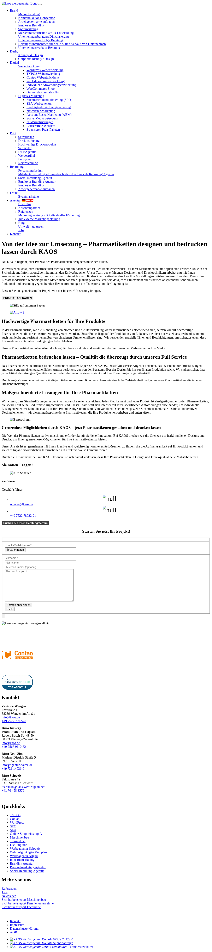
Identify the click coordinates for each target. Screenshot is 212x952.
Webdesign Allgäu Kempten (28, 852)
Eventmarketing (28, 196)
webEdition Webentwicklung (45, 81)
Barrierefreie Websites (40, 126)
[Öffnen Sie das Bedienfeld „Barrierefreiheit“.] (3, 616)
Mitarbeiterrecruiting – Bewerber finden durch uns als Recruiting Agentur (66, 174)
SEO (13, 826)
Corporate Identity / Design (36, 59)
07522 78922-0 (63, 939)
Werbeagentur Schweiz (25, 848)
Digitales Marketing (31, 96)
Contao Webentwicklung (42, 77)
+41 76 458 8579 (13, 790)
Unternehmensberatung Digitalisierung (43, 36)
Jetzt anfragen (15, 549)
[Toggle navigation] (40, 4)
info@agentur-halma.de (17, 765)
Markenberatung (29, 14)
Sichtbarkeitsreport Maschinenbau (24, 899)
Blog (21, 222)
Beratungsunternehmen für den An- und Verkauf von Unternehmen (62, 44)
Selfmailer (24, 148)
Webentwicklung (29, 66)
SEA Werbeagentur (39, 103)
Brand (14, 10)
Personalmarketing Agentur (28, 867)
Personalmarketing (30, 170)
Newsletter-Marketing (40, 111)
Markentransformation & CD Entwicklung (46, 33)
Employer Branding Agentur (36, 181)
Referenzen (25, 211)
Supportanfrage (63, 943)
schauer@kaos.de (21, 504)
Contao (14, 819)
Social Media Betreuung (42, 118)
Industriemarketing (22, 859)
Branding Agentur (22, 863)
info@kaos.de (11, 717)
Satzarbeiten (26, 137)
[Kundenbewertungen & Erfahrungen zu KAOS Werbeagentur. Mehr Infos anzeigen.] (39, 634)
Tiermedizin (17, 841)
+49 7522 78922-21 (23, 515)
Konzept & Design (30, 55)
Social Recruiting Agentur (35, 178)
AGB (13, 932)
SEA (13, 830)
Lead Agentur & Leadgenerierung (48, 107)
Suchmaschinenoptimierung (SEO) (49, 99)
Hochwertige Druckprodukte (37, 144)
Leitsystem (25, 159)
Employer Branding (31, 25)
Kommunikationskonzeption (36, 18)
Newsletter (9, 896)
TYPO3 (15, 815)
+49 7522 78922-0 (14, 721)
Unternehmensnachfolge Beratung (40, 40)
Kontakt (15, 234)
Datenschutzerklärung (24, 928)
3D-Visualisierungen (39, 122)
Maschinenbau (19, 837)
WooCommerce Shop (40, 88)
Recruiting (17, 166)
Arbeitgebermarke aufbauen (36, 21)
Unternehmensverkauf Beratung (39, 47)
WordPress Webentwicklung (45, 70)
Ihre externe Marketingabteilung (39, 219)
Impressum (17, 925)
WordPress (17, 822)
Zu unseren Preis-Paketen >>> (46, 129)
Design (14, 51)
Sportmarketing (28, 29)
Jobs (21, 230)
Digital (14, 62)
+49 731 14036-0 (13, 768)
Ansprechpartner (29, 208)
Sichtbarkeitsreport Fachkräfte (21, 907)
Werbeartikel (26, 155)
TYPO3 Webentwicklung (43, 73)
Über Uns (24, 204)
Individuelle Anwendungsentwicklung (51, 85)
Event (14, 192)
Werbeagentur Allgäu (24, 856)
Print (13, 133)
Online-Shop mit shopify (42, 92)
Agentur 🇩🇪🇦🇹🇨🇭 (22, 200)
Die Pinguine (18, 845)
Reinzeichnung (28, 163)
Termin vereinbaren (81, 946)
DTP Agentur (27, 152)
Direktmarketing (29, 140)
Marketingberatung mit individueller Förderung (49, 215)
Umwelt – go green (30, 226)
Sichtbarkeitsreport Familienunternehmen (28, 903)
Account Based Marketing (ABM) (48, 114)
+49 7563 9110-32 (14, 746)
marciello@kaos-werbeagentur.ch (23, 787)
